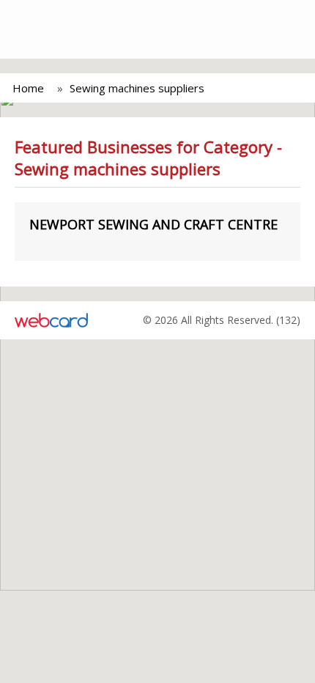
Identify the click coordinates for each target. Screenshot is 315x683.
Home (28, 88)
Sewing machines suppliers (137, 88)
